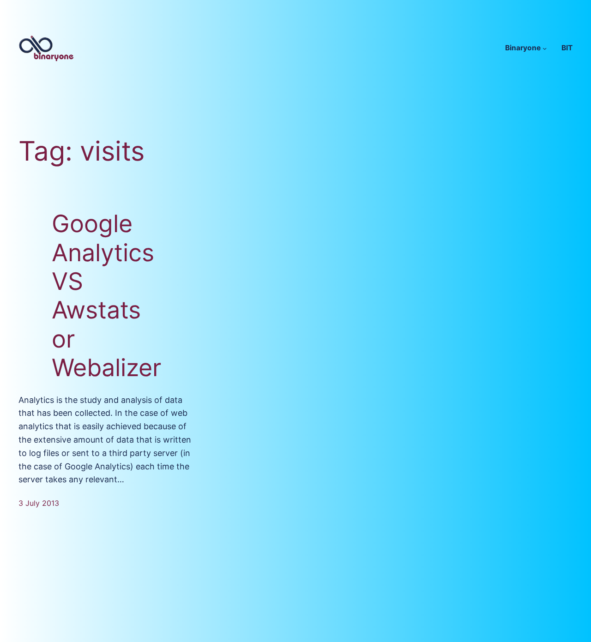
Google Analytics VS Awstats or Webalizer (106, 296)
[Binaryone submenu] (545, 48)
